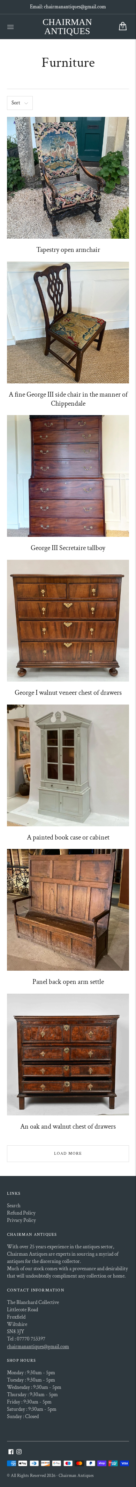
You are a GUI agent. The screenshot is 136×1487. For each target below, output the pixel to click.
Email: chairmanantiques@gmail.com (68, 6)
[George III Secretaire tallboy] (68, 476)
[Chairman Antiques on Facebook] (11, 1452)
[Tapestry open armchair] (68, 178)
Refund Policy (21, 1213)
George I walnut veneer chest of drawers (68, 692)
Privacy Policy (21, 1220)
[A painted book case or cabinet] (68, 765)
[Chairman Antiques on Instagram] (19, 1452)
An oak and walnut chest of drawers (68, 1126)
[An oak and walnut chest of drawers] (68, 1054)
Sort (16, 103)
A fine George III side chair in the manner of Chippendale (68, 399)
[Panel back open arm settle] (68, 910)
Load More (68, 1153)
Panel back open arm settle (68, 981)
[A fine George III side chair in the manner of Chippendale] (68, 322)
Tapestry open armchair (68, 249)
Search (14, 1205)
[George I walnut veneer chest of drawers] (68, 621)
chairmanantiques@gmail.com (38, 1346)
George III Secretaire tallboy (68, 547)
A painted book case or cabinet (68, 837)
